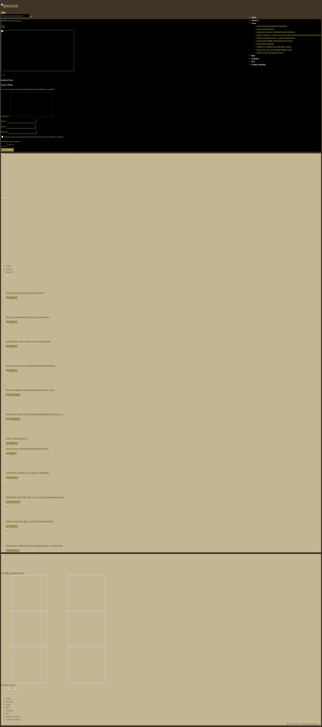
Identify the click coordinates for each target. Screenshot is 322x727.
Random (9, 272)
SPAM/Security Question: (11, 141)
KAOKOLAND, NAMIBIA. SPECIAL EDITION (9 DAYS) (274, 41)
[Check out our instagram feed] (17, 692)
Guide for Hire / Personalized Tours (270, 52)
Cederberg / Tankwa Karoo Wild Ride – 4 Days (273, 47)
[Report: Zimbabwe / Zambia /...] (13, 385)
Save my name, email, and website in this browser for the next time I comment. (34, 137)
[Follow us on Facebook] (4, 692)
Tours (253, 23)
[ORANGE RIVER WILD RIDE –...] (13, 516)
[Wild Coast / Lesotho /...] (13, 360)
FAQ (253, 61)
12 (3, 26)
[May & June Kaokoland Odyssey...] (13, 312)
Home (253, 17)
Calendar (255, 58)
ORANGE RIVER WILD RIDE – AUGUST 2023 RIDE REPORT (29, 521)
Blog (253, 55)
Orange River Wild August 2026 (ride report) (25, 293)
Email (3, 126)
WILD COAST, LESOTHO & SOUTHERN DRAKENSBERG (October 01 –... (35, 414)
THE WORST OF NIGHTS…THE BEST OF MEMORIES (27, 473)
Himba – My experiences (16, 438)
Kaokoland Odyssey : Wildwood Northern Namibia (275, 32)
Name (4, 121)
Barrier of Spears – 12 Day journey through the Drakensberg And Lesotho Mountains (288, 35)
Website (4, 132)
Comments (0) (17, 21)
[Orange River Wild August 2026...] (13, 288)
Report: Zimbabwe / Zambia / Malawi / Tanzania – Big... (30, 390)
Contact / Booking (258, 64)
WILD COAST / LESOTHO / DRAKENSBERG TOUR (274, 50)
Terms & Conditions (13, 719)
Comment (5, 116)
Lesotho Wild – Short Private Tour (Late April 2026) (28, 341)
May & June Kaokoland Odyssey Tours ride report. (28, 317)
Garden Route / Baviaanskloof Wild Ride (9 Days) (27, 448)
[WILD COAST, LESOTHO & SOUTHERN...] (13, 409)
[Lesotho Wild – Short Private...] (13, 336)
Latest (8, 266)
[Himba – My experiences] (13, 433)
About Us (255, 20)
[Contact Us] (24, 692)
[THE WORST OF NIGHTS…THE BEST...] (13, 468)
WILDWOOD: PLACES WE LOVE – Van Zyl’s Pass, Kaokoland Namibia (35, 497)
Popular (9, 269)
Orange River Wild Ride (265, 44)
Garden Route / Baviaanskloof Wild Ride (271, 26)
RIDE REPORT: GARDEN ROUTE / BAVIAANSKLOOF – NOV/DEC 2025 (34, 545)
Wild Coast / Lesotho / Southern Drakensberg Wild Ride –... (31, 365)
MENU (3, 12)
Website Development (310, 724)
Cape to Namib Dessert (265, 29)
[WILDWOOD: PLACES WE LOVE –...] (13, 492)
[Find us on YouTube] (11, 692)
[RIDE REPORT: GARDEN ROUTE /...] (13, 540)
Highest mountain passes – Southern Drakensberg (275, 38)
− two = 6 (10, 144)
